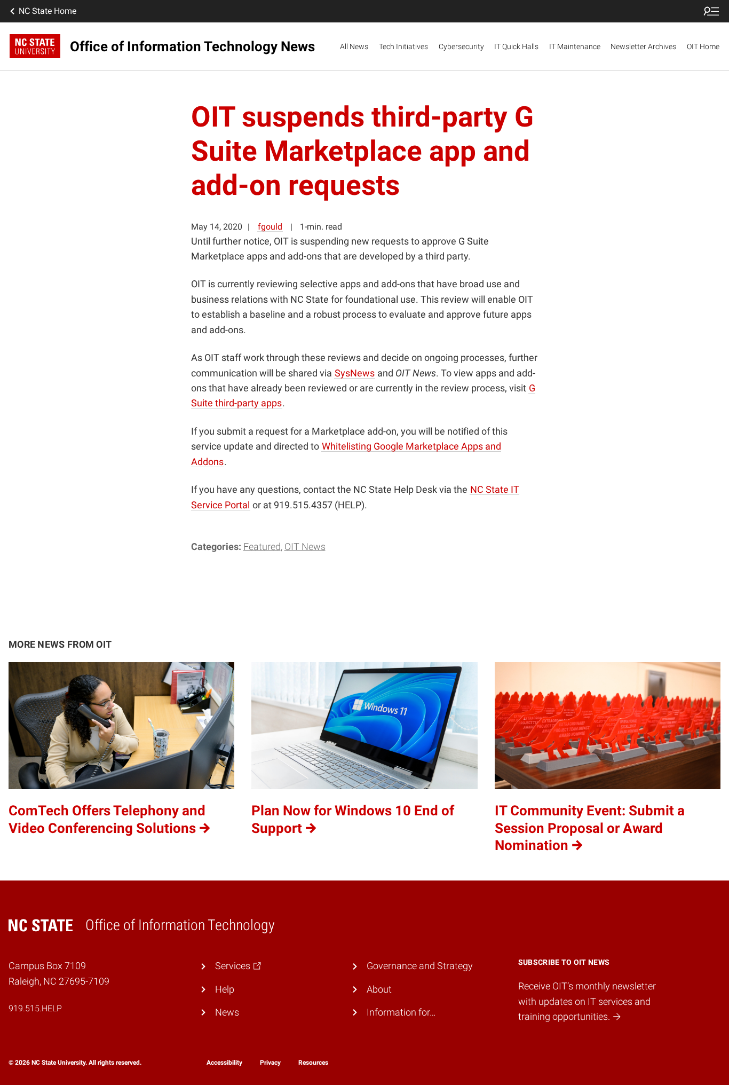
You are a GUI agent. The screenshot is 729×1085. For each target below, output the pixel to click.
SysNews (355, 373)
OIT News (305, 546)
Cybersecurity (461, 46)
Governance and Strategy (420, 966)
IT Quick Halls (516, 46)
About (379, 989)
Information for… (401, 1012)
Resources (313, 1062)
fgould (270, 227)
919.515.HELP (35, 1008)
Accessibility (224, 1062)
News (227, 1012)
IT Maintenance (574, 46)
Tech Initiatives (403, 46)
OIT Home (703, 46)
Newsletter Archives (643, 46)
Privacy (270, 1062)
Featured (262, 546)
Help (224, 989)
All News (354, 46)
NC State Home (47, 11)
